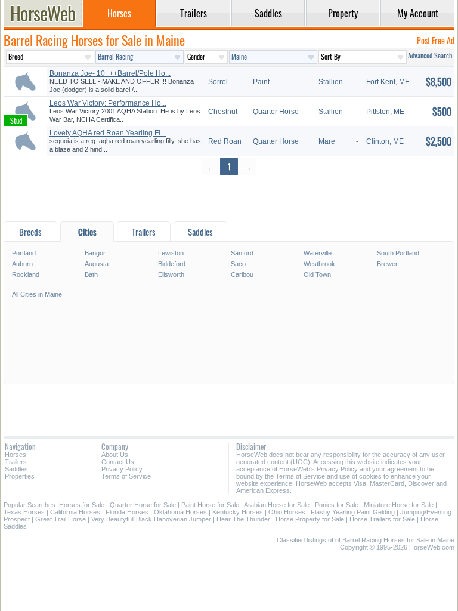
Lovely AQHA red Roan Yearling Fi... (107, 133)
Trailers (16, 461)
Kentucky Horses (237, 512)
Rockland (25, 274)
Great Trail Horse (60, 519)
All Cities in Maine (37, 294)
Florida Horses (127, 512)
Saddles (16, 469)
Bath (91, 274)
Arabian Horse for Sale (277, 504)
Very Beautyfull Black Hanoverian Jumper (151, 519)
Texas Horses (24, 512)
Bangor (95, 253)
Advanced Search (430, 55)
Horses (15, 454)
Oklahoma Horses (180, 512)
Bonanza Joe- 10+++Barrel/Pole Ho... (110, 73)
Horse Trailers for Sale (382, 519)
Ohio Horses (286, 512)
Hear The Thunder (243, 519)
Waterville (318, 253)
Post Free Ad (435, 40)
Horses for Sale (81, 504)
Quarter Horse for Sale (143, 504)
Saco (238, 263)
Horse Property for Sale (310, 519)
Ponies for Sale (336, 504)
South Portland (398, 253)
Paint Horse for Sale (210, 504)
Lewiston (171, 253)
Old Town (317, 274)
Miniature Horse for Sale (399, 504)
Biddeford (171, 263)
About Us (114, 454)
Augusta (97, 263)
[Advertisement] (229, 198)
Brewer (387, 263)
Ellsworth (171, 274)
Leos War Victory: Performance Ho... (107, 103)
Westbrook (319, 263)
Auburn (22, 263)
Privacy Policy (122, 469)
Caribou (242, 274)
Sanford (242, 253)
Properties (20, 476)
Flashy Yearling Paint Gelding (353, 512)
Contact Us (117, 461)
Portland (24, 253)
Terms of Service (126, 476)
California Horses (75, 512)
